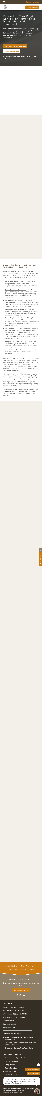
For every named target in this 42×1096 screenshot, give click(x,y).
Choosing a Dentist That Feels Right (19, 1048)
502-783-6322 (8, 35)
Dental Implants (11, 1061)
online (5, 391)
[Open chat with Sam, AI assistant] (37, 1091)
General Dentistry (11, 281)
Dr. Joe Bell (21, 232)
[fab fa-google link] (20, 995)
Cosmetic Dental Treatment (15, 290)
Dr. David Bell (21, 167)
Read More (20, 198)
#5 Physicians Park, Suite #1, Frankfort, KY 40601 (21, 57)
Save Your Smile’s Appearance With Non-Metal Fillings (21, 1044)
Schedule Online (32, 7)
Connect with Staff (33, 1073)
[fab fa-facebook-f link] (17, 995)
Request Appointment (32, 1069)
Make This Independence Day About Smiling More (19, 1038)
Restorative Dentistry (13, 300)
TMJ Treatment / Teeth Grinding (17, 1058)
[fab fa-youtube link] (24, 995)
